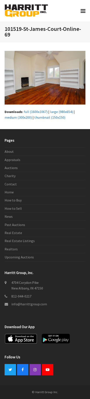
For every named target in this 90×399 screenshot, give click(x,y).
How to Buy (13, 200)
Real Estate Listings (20, 241)
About (9, 151)
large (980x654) (61, 112)
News (9, 216)
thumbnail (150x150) (49, 117)
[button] (83, 11)
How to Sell (13, 208)
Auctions (11, 168)
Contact (11, 184)
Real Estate (13, 233)
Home (9, 192)
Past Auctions (15, 225)
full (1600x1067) (36, 112)
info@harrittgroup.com (29, 304)
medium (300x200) (18, 117)
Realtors (11, 249)
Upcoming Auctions (19, 257)
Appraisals (12, 160)
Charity (10, 176)
